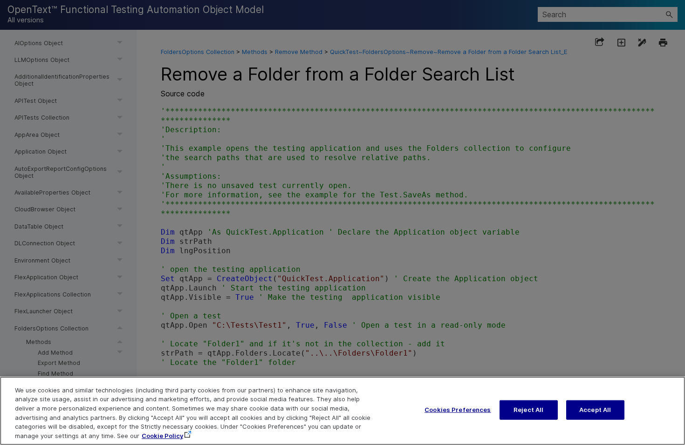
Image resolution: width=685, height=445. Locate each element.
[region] (342, 411)
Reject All (528, 409)
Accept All (595, 409)
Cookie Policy (162, 435)
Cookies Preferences (458, 409)
